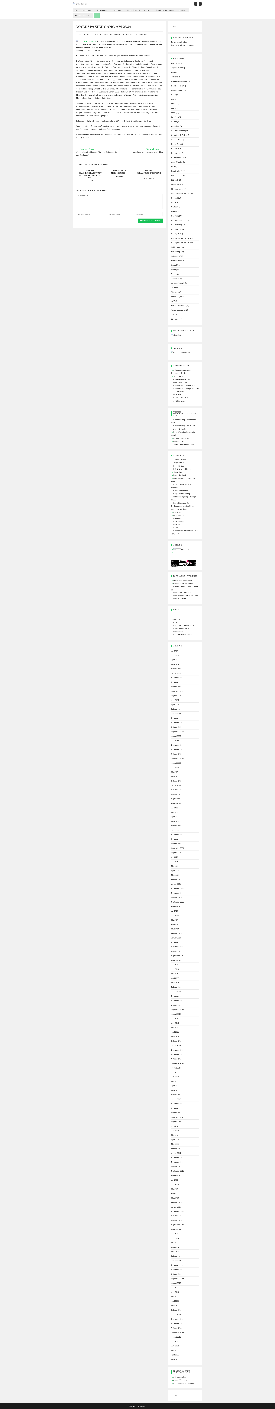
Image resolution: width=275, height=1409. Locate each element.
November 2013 (177, 1270)
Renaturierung (176, 225)
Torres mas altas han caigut (183, 444)
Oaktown (174, 207)
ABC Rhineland (179, 401)
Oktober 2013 (176, 1274)
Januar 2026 (176, 673)
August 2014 (176, 1229)
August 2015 (176, 1175)
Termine (129, 34)
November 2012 (177, 1323)
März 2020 (175, 929)
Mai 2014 (174, 1243)
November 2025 (177, 682)
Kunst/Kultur (176, 171)
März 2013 (175, 1305)
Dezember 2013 (177, 1265)
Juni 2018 (175, 1023)
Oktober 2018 (176, 1005)
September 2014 (177, 1225)
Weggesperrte (178, 376)
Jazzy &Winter (176, 162)
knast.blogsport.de (180, 382)
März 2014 (175, 1252)
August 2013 (176, 1283)
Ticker (173, 287)
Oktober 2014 (176, 1220)
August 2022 (176, 803)
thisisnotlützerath (177, 283)
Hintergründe (107, 34)
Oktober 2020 (176, 897)
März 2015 (175, 1198)
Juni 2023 (175, 767)
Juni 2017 (175, 1077)
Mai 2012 (174, 1350)
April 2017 (175, 1086)
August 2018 (176, 1014)
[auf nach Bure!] (181, 549)
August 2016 (176, 1122)
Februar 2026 (176, 669)
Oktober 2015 (176, 1166)
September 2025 (177, 691)
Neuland (174, 198)
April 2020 (175, 924)
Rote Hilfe (177, 395)
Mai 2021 (174, 866)
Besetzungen (176, 86)
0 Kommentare (141, 34)
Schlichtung (175, 247)
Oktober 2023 (176, 754)
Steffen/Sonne (176, 261)
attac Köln (177, 619)
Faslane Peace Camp (181, 438)
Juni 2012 (175, 1346)
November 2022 (177, 790)
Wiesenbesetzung (178, 310)
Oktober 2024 (176, 727)
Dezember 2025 (177, 678)
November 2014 (177, 1216)
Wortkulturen (178, 531)
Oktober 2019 (176, 951)
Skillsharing (175, 252)
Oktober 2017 (176, 1059)
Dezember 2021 (177, 835)
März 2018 (175, 1036)
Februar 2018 (176, 1041)
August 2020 (176, 906)
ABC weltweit (178, 392)
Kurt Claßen (175, 175)
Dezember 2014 (177, 1211)
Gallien (174, 122)
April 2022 (175, 817)
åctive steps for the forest (182, 580)
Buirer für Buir (178, 466)
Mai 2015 (174, 1189)
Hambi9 (174, 149)
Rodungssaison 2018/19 (180, 243)
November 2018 (177, 1001)
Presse (174, 211)
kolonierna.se (178, 441)
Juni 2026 (175, 655)
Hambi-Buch (176, 144)
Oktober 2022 (176, 794)
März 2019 (175, 983)
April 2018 (175, 1032)
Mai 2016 (174, 1135)
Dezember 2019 (177, 942)
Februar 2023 (176, 781)
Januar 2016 (176, 1153)
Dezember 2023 (177, 745)
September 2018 (177, 1009)
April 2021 (175, 871)
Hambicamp (175, 153)
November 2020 (177, 893)
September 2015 (177, 1171)
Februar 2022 (176, 826)
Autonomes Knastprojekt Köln (184, 385)
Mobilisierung (119, 34)
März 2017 (175, 1090)
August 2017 (176, 1068)
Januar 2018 (176, 1045)
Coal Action (177, 472)
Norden (174, 202)
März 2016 (175, 1144)
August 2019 (176, 960)
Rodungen (175, 234)
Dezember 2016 (177, 1104)
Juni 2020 (175, 915)
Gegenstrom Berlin (180, 491)
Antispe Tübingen (180, 1380)
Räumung (175, 216)
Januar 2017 (176, 1099)
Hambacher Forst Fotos (182, 593)
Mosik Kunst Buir (179, 599)
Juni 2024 (175, 741)
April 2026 (175, 660)
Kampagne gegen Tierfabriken (184, 1383)
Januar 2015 (176, 1207)
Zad (172, 314)
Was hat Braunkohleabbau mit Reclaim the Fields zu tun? (90, 174)
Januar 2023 (176, 785)
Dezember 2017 (177, 1050)
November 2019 (177, 947)
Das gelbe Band (179, 475)
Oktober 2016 (176, 1113)
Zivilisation (175, 319)
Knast (173, 166)
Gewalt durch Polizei (179, 135)
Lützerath (174, 180)
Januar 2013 (176, 1314)
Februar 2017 (176, 1095)
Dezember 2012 (177, 1319)
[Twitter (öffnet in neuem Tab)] (195, 4)
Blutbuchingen (176, 90)
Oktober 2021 (176, 844)
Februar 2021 (176, 879)
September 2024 (177, 731)
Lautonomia (177, 518)
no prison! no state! (180, 398)
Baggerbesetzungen (179, 81)
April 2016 (175, 1140)
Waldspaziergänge (178, 305)
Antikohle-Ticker (179, 460)
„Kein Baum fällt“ (90, 41)
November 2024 (177, 722)
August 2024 (176, 736)
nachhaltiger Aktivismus (180, 193)
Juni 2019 (175, 969)
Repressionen (176, 229)
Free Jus (174, 117)
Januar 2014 (176, 1261)
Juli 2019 (174, 965)
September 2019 (177, 956)
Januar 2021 (176, 884)
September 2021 (177, 848)
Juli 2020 (174, 911)
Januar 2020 (176, 938)
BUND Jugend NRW (181, 629)
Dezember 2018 (177, 996)
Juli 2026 (174, 651)
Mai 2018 (174, 1027)
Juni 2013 (175, 1292)
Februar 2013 (176, 1310)
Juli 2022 (174, 808)
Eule (173, 99)
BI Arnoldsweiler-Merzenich (183, 626)
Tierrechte (175, 292)
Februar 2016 (176, 1148)
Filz (172, 108)
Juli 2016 (174, 1126)
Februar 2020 (176, 933)
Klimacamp (177, 512)
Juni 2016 (175, 1131)
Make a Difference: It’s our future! (185, 596)
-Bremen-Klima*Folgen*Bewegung (149, 173)
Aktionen (98, 34)
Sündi (173, 270)
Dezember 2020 (177, 888)
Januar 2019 (176, 992)
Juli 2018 (174, 1018)
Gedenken (175, 126)
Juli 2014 (174, 1234)
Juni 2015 (175, 1184)
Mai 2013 (174, 1296)
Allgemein (175, 68)
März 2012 (175, 1359)
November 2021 (177, 839)
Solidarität (175, 256)
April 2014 (175, 1247)
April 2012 (175, 1355)
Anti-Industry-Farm (180, 1377)
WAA (173, 301)
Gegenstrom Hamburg (181, 494)
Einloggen (132, 1406)
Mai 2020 (174, 920)
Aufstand (174, 77)
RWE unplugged (179, 521)
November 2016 (177, 1108)
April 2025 (175, 705)
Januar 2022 (176, 830)
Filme (173, 104)
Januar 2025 (176, 714)
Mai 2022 (174, 812)
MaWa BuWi (176, 184)
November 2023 (177, 749)
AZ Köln (176, 622)
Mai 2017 (174, 1081)
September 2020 (177, 902)
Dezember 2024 (177, 718)
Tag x (173, 274)
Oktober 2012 (176, 1328)
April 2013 (175, 1301)
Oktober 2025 (176, 687)
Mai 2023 (174, 772)
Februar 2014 (176, 1256)
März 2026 (175, 664)
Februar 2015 (176, 1202)
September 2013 (177, 1279)
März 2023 (175, 776)
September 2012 (177, 1332)
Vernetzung (175, 296)
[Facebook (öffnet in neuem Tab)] (200, 4)
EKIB (175, 484)
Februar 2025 (176, 709)
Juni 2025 (175, 700)
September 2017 (177, 1063)
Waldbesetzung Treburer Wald (184, 426)
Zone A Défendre (179, 429)
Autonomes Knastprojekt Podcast (186, 389)
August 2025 (176, 696)
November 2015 (177, 1162)
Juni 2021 (175, 862)
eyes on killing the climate (183, 583)
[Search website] (97, 15)
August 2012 (176, 1337)
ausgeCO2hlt (178, 463)
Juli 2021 (174, 857)
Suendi (174, 265)
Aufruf (173, 72)
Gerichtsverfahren (178, 131)
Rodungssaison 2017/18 (180, 238)
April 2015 (175, 1193)
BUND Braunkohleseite (182, 469)
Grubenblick (175, 140)
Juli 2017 (174, 1072)
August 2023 (176, 763)
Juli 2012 (174, 1341)
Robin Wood (178, 632)
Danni (173, 95)
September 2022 (177, 799)
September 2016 (177, 1117)
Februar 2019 (176, 987)
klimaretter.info (178, 515)
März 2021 (175, 875)
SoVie (175, 528)
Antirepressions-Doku (181, 379)
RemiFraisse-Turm (178, 220)
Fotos (173, 113)
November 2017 (177, 1054)
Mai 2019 (174, 974)
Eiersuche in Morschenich (119, 172)
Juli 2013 (174, 1288)
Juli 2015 (174, 1180)
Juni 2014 (175, 1238)
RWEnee (176, 525)
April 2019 (175, 978)
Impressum (142, 1406)
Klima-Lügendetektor (181, 503)
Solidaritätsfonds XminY (182, 635)
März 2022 (175, 821)
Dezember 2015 (177, 1158)
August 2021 (176, 853)
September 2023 (177, 758)
